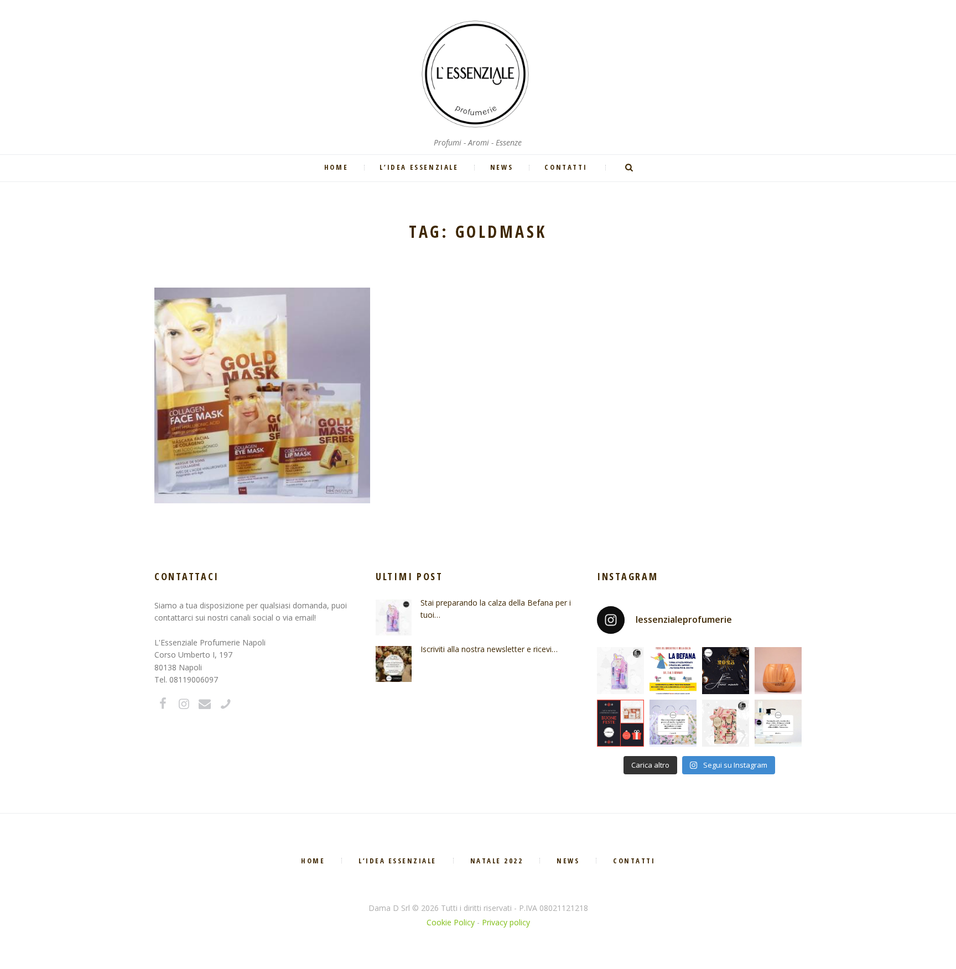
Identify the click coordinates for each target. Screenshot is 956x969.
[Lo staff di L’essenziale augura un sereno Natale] (620, 723)
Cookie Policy (451, 922)
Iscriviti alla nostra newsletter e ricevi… (489, 649)
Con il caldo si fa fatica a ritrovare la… (262, 313)
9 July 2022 (244, 334)
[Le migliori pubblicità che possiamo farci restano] (778, 723)
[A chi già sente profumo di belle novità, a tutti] (725, 670)
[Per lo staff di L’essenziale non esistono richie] (673, 723)
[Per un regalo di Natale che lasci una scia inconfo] (725, 723)
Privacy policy (506, 922)
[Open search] (630, 167)
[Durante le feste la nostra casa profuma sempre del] (778, 670)
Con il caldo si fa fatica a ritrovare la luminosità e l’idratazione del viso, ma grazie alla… (262, 355)
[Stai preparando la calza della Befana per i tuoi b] (620, 670)
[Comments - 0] (286, 334)
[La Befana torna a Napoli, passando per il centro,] (673, 670)
